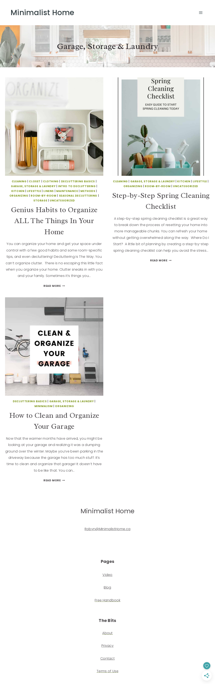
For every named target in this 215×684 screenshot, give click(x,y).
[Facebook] (24, 540)
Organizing (18, 195)
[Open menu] (201, 12)
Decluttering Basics (78, 181)
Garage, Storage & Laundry (33, 186)
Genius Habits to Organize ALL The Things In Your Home (54, 221)
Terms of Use (107, 671)
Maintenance (67, 191)
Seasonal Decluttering (78, 195)
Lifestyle (34, 191)
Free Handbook (107, 600)
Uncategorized (62, 200)
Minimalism (43, 406)
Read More (54, 286)
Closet (35, 181)
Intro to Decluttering (77, 186)
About (107, 633)
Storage (40, 200)
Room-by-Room (43, 195)
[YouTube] (9, 540)
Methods (87, 191)
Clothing (51, 181)
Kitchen (17, 191)
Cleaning (19, 181)
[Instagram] (17, 540)
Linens (48, 191)
